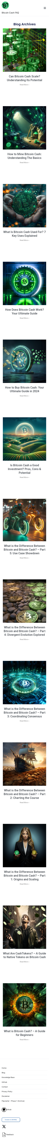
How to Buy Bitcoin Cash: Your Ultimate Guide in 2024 (24, 389)
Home (4, 1068)
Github (8, 1109)
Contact (5, 1087)
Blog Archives (24, 24)
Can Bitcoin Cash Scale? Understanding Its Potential (24, 78)
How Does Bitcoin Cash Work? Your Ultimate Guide (24, 311)
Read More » (24, 85)
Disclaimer (6, 1096)
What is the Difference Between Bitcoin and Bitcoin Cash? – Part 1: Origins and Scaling (24, 875)
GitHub (4, 1082)
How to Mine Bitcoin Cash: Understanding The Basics (24, 156)
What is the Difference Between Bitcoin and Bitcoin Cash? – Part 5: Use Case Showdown (24, 549)
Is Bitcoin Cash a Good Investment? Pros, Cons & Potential (24, 469)
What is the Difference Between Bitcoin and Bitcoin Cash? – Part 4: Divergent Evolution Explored (24, 631)
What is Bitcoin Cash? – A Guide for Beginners (24, 1033)
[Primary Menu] (45, 8)
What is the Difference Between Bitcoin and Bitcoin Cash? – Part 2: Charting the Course (24, 794)
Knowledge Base (8, 1077)
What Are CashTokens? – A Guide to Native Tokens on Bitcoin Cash (24, 955)
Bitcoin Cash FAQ (10, 12)
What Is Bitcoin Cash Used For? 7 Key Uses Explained (24, 233)
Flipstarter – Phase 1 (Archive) (13, 1101)
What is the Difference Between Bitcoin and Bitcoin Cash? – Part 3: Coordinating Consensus (24, 712)
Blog (3, 1073)
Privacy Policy (7, 1091)
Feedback (10, 1134)
